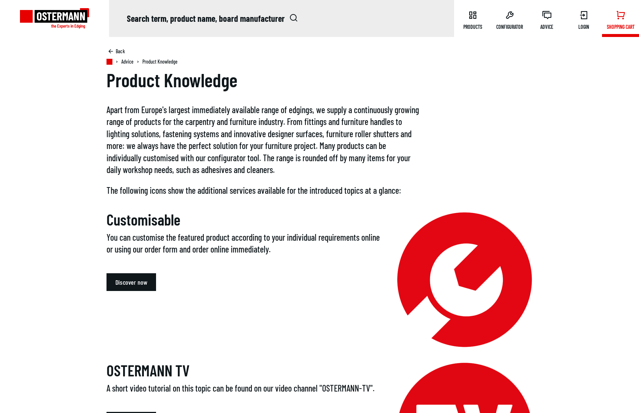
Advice (127, 61)
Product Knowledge (160, 61)
